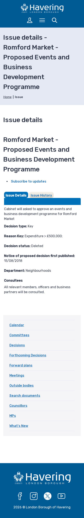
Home (7, 97)
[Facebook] (20, 496)
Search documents (24, 396)
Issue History (41, 195)
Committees (19, 335)
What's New (18, 426)
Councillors (18, 406)
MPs (12, 416)
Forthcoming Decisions (27, 355)
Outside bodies (21, 385)
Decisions (17, 345)
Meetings (16, 375)
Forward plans (20, 365)
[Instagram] (34, 496)
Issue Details (16, 195)
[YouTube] (61, 496)
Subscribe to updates (28, 181)
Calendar (16, 325)
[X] (47, 496)
